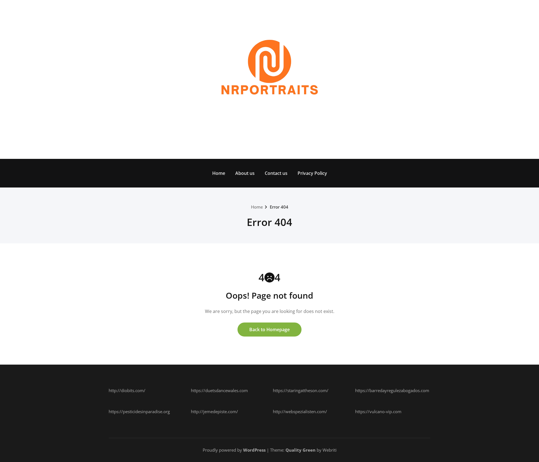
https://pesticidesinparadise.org (139, 411)
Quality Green (301, 450)
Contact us (276, 173)
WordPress (254, 450)
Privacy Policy (312, 173)
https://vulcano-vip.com (378, 411)
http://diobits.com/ (127, 390)
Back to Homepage (269, 329)
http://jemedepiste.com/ (214, 411)
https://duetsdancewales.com (219, 390)
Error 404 (279, 207)
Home (218, 173)
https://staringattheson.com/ (300, 390)
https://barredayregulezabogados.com (392, 390)
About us (245, 173)
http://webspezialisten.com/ (300, 411)
